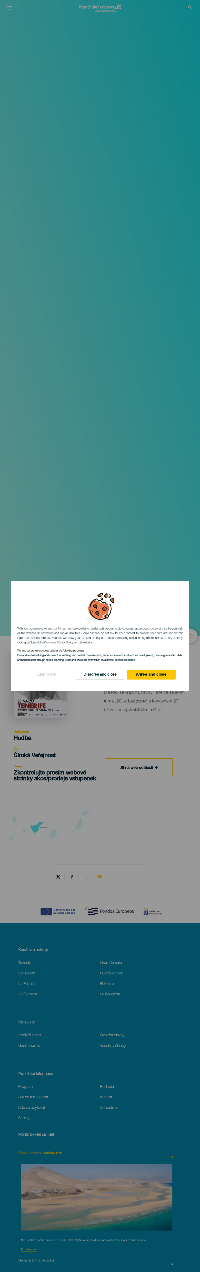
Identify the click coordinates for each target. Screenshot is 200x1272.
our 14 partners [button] (62, 628)
